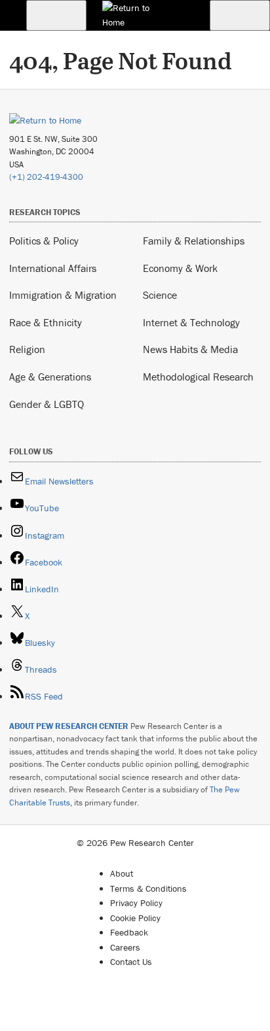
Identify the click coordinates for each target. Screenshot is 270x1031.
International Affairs (52, 268)
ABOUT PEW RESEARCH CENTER (68, 726)
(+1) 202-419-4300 (46, 176)
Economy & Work (180, 268)
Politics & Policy (44, 240)
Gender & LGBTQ (46, 404)
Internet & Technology (191, 322)
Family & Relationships (193, 240)
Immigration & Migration (63, 294)
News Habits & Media (190, 349)
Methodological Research (198, 376)
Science (160, 294)
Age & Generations (50, 376)
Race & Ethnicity (45, 322)
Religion (27, 349)
